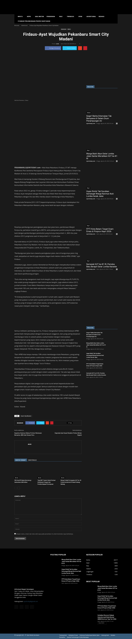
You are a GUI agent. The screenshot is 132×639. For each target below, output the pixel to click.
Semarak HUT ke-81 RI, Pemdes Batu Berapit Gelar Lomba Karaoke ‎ (101, 265)
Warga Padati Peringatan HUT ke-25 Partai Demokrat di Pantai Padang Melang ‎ (71, 482)
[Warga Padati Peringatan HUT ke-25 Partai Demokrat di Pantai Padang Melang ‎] (71, 471)
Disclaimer (62, 637)
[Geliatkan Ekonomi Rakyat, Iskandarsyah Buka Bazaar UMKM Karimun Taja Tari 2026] (91, 617)
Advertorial (91, 16)
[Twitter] (27, 607)
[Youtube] (32, 607)
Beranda (16, 25)
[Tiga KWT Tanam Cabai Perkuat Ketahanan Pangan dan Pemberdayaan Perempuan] (48, 471)
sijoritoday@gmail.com (31, 601)
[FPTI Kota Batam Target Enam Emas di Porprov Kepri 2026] (102, 215)
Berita (20, 16)
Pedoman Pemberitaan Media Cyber (90, 635)
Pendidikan (51, 16)
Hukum (89, 112)
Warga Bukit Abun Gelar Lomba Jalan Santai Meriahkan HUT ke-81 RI (101, 156)
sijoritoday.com (90, 123)
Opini (80, 16)
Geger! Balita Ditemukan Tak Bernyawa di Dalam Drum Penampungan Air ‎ (99, 118)
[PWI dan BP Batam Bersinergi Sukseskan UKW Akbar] (24, 471)
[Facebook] (16, 607)
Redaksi (101, 16)
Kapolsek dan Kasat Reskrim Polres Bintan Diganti (68, 434)
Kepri (29, 16)
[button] (115, 18)
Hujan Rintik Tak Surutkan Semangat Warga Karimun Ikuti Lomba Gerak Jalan (100, 193)
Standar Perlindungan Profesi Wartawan (34, 21)
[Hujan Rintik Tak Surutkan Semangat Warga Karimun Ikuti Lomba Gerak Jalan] (102, 177)
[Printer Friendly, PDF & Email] (19, 412)
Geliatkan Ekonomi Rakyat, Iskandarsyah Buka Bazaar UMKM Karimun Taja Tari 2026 (107, 617)
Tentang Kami (63, 635)
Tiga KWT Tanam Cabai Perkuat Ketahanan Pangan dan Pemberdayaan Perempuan (46, 482)
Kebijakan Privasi (73, 635)
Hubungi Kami (105, 635)
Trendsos (70, 16)
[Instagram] (21, 607)
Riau (60, 16)
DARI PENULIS (32, 460)
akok (57, 43)
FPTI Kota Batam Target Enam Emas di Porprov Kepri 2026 (99, 230)
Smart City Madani (26, 416)
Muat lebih (101, 623)
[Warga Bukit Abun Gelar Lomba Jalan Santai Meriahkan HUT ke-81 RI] (102, 139)
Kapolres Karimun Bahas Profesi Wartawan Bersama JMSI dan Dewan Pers (28, 434)
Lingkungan (89, 572)
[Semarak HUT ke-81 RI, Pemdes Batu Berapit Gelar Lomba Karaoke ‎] (102, 250)
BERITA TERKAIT (21, 460)
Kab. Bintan (39, 16)
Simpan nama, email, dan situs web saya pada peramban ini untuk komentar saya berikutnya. (44, 534)
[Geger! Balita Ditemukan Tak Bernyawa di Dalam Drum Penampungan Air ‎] (102, 102)
